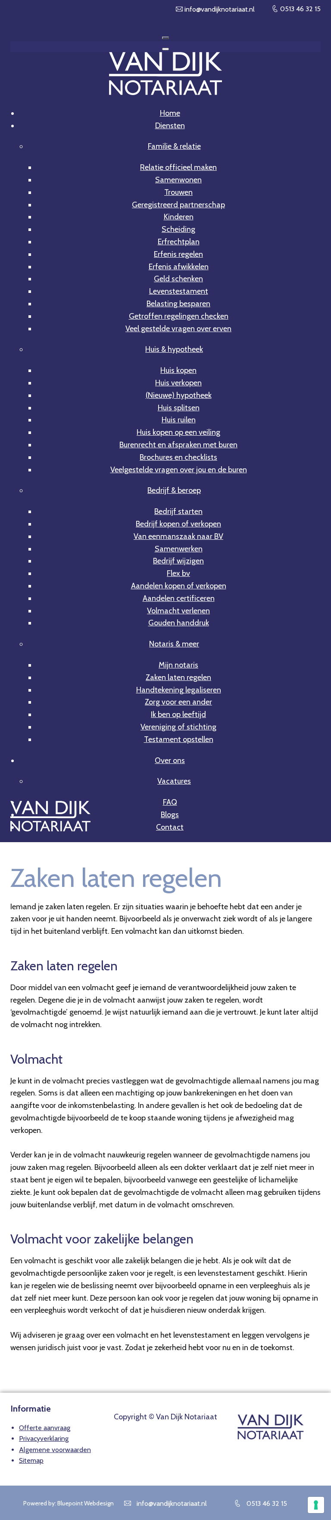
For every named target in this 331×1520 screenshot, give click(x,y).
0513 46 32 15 (299, 9)
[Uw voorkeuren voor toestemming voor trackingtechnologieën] (316, 1505)
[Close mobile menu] (165, 49)
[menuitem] (170, 113)
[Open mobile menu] (165, 38)
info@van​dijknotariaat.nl (219, 9)
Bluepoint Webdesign (85, 1503)
